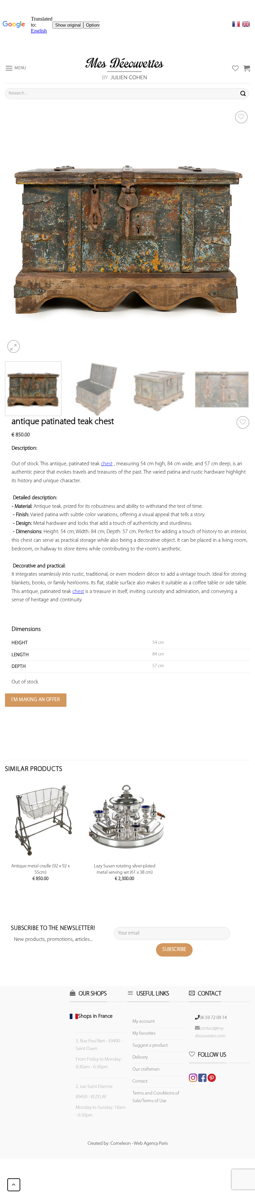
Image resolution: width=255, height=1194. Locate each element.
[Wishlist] (242, 422)
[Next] (237, 231)
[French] (237, 24)
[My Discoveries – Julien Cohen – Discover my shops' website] (124, 68)
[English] (246, 24)
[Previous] (18, 231)
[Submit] (243, 93)
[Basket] (246, 68)
